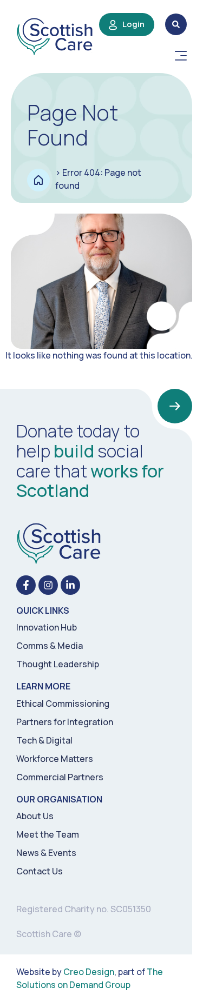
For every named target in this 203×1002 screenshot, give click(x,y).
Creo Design (88, 972)
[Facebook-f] (26, 585)
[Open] (181, 55)
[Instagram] (48, 585)
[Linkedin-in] (70, 585)
